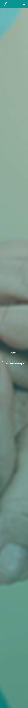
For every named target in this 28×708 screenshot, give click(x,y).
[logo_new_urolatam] (6, 2)
